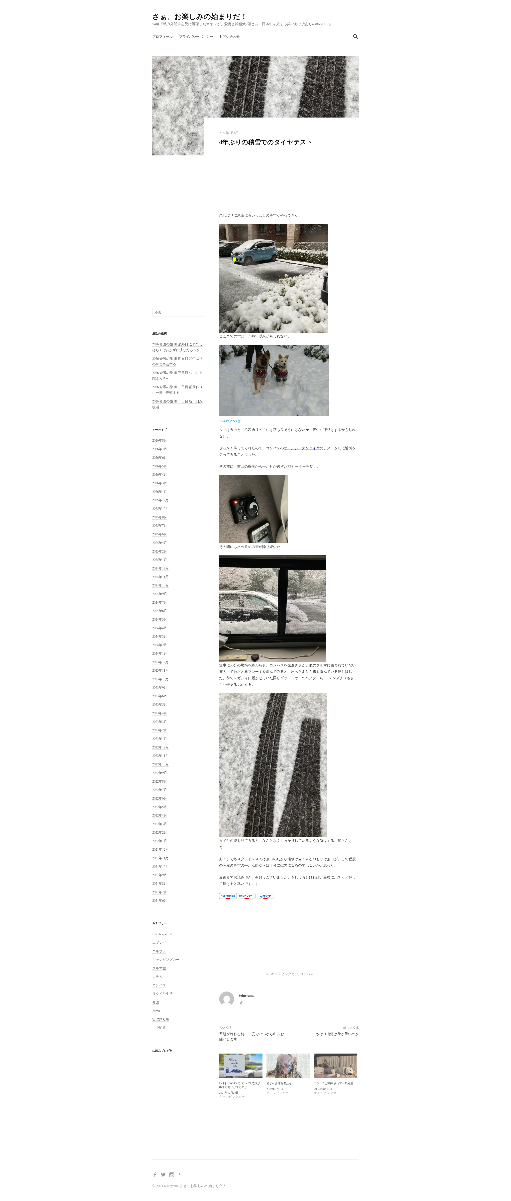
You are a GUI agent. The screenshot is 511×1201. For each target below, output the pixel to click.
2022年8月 (159, 781)
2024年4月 (159, 628)
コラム (157, 976)
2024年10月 (160, 585)
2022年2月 (159, 832)
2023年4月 (159, 713)
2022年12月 (160, 747)
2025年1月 (159, 559)
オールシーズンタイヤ (302, 448)
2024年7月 (159, 602)
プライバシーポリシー (196, 36)
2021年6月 (159, 900)
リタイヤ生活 (162, 993)
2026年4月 (159, 474)
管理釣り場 (160, 1019)
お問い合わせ (229, 36)
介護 (155, 1002)
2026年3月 (159, 483)
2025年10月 (160, 508)
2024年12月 (160, 568)
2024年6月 (159, 610)
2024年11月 (160, 576)
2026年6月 (159, 457)
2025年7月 (159, 525)
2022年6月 (159, 798)
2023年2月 (159, 730)
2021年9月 (159, 875)
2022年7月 (159, 789)
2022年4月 (159, 815)
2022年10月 (160, 764)
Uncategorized (162, 934)
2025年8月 (159, 517)
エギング (159, 942)
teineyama (247, 995)
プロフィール (162, 36)
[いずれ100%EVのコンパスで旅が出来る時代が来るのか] (241, 1066)
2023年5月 (159, 704)
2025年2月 (159, 551)
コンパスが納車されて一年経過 (333, 1083)
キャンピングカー (284, 974)
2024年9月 (159, 593)
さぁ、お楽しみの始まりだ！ (200, 16)
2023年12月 (160, 662)
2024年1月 (159, 653)
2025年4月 (159, 542)
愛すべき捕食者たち (279, 1083)
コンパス (306, 974)
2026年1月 (159, 491)
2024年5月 (159, 619)
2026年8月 (159, 440)
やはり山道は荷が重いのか (337, 1033)
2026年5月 (159, 466)
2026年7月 (159, 449)
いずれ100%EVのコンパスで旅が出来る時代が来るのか (239, 1085)
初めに (157, 1010)
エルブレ (159, 951)
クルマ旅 (159, 968)
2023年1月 (159, 738)
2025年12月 (160, 500)
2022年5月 (159, 807)
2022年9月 (159, 772)
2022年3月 (159, 823)
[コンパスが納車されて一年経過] (336, 1066)
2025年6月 (159, 534)
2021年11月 (160, 858)
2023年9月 (159, 687)
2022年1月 (159, 840)
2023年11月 (160, 670)
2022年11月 (160, 755)
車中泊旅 (159, 1027)
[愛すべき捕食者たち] (288, 1066)
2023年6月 (159, 696)
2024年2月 (159, 645)
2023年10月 (160, 679)
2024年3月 (159, 636)
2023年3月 (159, 721)
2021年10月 (160, 866)
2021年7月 (159, 892)
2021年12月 (160, 849)
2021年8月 (159, 883)
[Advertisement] (289, 182)
